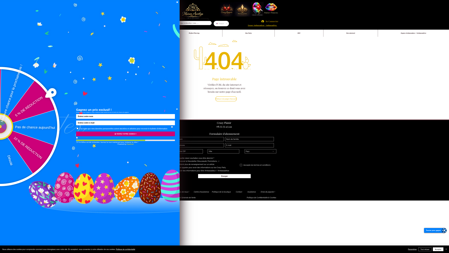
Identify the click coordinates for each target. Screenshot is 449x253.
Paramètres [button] (412, 249)
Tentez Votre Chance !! (126, 134)
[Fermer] (446, 249)
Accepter (438, 249)
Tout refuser (424, 249)
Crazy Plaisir (224, 123)
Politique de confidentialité (125, 249)
